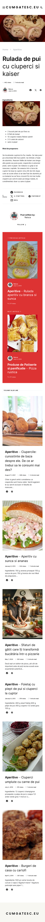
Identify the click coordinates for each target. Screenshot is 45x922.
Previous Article (17, 238)
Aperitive (17, 49)
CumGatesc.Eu (22, 7)
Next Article (14, 311)
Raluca (10, 89)
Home (5, 49)
